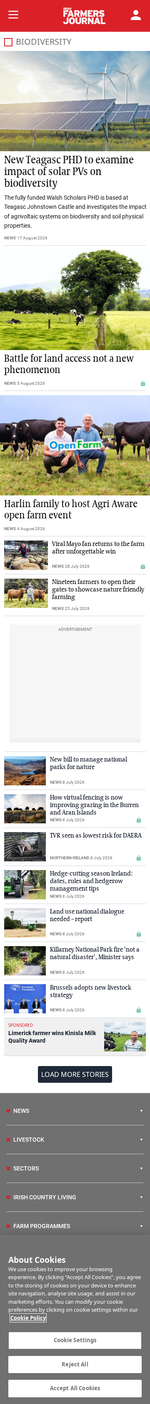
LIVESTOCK (28, 1139)
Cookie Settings (75, 1340)
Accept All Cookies (75, 1388)
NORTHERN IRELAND (70, 858)
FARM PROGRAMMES (41, 1226)
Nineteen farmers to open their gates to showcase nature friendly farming (98, 590)
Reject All (75, 1364)
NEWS (10, 238)
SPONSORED (20, 1025)
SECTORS (26, 1168)
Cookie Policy (28, 1318)
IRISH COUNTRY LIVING (44, 1197)
